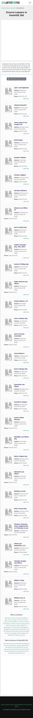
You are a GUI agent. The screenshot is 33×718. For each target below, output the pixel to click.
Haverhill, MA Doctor (15, 649)
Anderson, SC (24, 633)
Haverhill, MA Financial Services (16, 653)
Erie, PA (9, 633)
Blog (16, 704)
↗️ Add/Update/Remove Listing (16, 79)
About (16, 706)
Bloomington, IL (8, 627)
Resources (29, 704)
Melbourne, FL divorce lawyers (20, 621)
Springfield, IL (24, 627)
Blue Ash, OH (18, 631)
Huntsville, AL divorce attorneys (13, 618)
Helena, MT (23, 629)
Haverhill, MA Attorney (9, 643)
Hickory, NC (9, 631)
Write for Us (22, 704)
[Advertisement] (16, 40)
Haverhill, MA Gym (23, 651)
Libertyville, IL (16, 627)
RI (19, 633)
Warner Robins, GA (22, 625)
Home (3, 8)
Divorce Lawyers (10, 8)
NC (14, 631)
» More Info (26, 98)
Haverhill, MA (7, 629)
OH (24, 631)
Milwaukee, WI (11, 635)
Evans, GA (13, 625)
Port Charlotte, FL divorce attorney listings (14, 623)
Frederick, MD (15, 629)
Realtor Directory (20, 635)
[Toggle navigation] (30, 2)
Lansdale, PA (15, 633)
